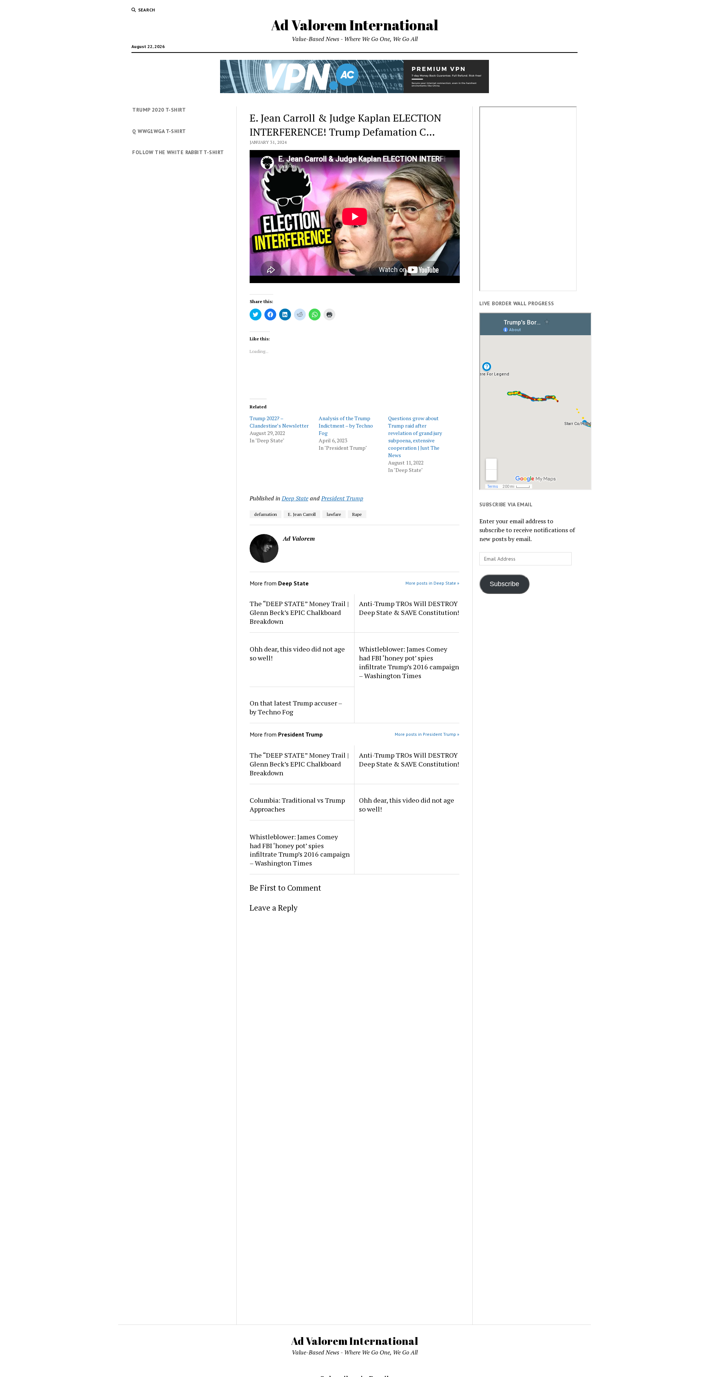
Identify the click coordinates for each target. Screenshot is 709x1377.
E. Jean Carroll (302, 514)
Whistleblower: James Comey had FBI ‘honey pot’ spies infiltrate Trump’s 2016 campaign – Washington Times (409, 662)
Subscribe (504, 584)
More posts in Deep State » (432, 583)
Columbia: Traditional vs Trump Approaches (297, 804)
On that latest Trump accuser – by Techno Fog (296, 707)
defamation (265, 514)
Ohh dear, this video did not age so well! (297, 653)
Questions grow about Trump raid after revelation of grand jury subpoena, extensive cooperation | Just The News (415, 437)
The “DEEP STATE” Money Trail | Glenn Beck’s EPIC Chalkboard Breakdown (299, 612)
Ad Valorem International (354, 25)
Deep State (295, 498)
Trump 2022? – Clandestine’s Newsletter (279, 422)
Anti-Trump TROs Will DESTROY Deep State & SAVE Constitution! (409, 608)
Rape (357, 514)
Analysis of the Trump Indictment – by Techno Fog (346, 425)
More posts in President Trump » (427, 734)
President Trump (342, 498)
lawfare (334, 514)
